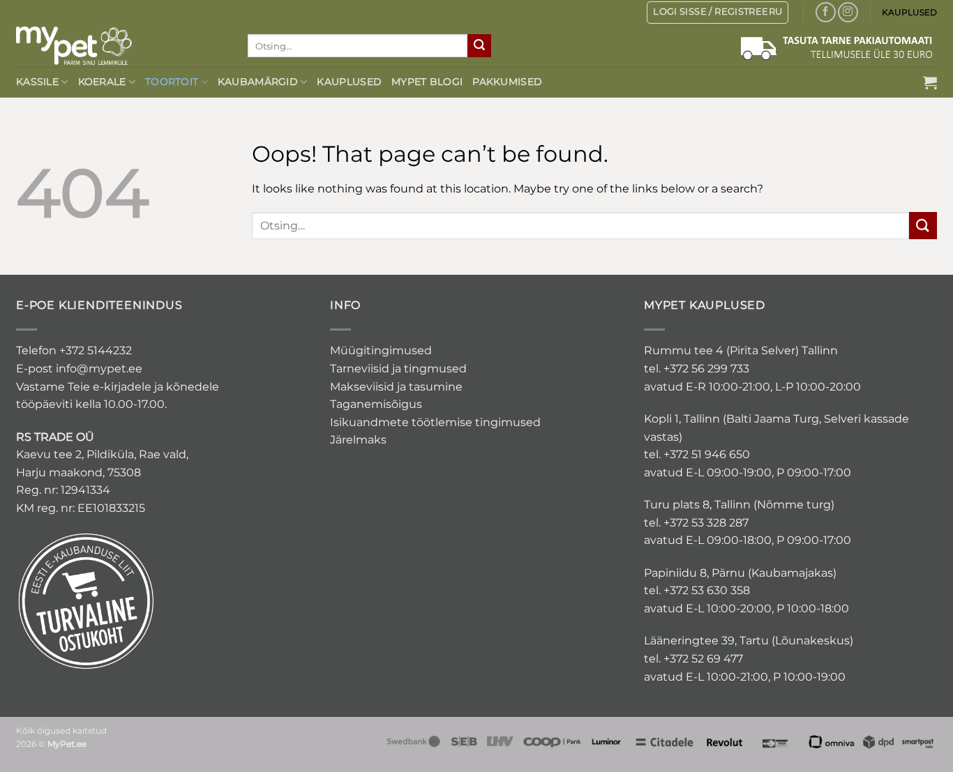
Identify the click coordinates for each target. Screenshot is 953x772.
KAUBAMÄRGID (258, 81)
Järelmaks (358, 439)
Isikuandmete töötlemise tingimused (435, 422)
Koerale (102, 81)
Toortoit (171, 81)
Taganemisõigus (376, 404)
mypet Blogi (427, 81)
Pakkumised (507, 81)
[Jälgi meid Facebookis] (826, 12)
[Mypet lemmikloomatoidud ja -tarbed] (121, 46)
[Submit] (479, 46)
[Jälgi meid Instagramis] (848, 12)
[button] (930, 82)
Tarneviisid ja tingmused (398, 368)
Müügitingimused (381, 350)
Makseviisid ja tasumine (396, 386)
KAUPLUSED (909, 12)
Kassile (37, 81)
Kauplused (349, 81)
